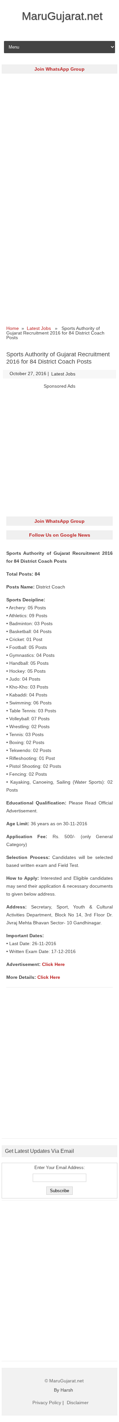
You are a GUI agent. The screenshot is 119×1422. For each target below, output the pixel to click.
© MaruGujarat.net (64, 1380)
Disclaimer (78, 1402)
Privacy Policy (46, 1402)
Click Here (53, 964)
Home (12, 328)
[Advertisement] (59, 137)
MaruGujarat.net (62, 16)
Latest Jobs (39, 328)
